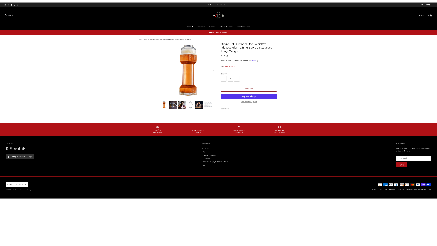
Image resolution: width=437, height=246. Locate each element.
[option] (188, 70)
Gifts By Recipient (226, 27)
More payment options (249, 102)
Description (225, 109)
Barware (212, 27)
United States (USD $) (424, 5)
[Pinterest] (18, 5)
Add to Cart (249, 89)
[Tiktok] (14, 5)
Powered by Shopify (25, 190)
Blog (203, 165)
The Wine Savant (229, 66)
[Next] (213, 70)
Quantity (224, 74)
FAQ (203, 152)
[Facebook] (5, 5)
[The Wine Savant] (218, 15)
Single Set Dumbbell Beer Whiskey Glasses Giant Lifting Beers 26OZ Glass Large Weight (168, 39)
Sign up (401, 165)
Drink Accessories (243, 27)
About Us (205, 148)
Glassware (201, 27)
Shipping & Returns (209, 155)
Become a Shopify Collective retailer (215, 162)
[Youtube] (11, 5)
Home (140, 39)
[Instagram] (8, 5)
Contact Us (206, 158)
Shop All (190, 27)
